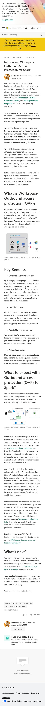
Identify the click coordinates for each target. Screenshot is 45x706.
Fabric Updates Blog (10, 34)
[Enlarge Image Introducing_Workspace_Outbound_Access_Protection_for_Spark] (22, 243)
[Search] (26, 28)
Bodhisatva (15, 76)
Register (32, 28)
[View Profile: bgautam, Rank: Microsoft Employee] (7, 77)
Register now (7, 19)
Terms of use (35, 693)
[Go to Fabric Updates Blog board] (7, 638)
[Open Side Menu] (3, 28)
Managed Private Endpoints (20, 448)
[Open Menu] (41, 34)
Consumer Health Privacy (33, 701)
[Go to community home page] (15, 28)
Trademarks (6, 698)
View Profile (18, 629)
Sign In (39, 28)
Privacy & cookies (22, 693)
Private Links (23, 97)
